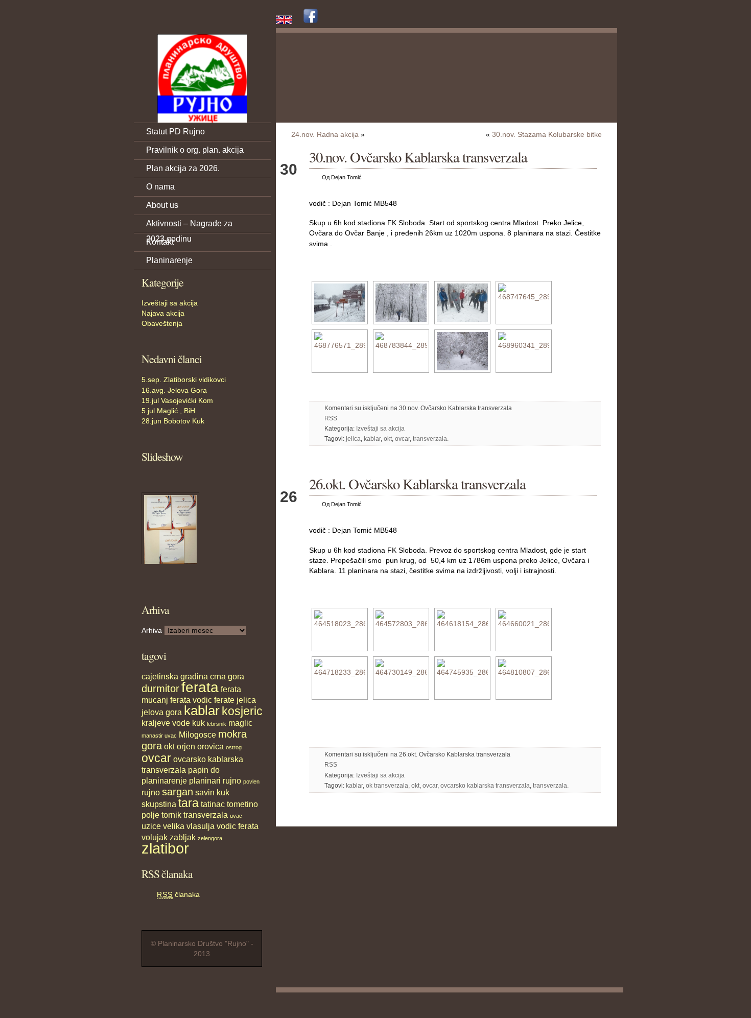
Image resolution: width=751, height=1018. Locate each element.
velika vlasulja (189, 826)
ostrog (234, 747)
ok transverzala (387, 785)
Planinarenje (169, 260)
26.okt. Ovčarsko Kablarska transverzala (417, 483)
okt (169, 746)
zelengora (210, 838)
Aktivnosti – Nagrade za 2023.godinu (189, 226)
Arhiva (152, 630)
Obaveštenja (162, 323)
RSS (330, 418)
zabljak (183, 837)
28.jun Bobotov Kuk (173, 421)
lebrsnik (216, 724)
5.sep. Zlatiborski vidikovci (184, 379)
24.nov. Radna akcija (325, 134)
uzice (151, 826)
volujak (155, 837)
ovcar (156, 758)
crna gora (227, 676)
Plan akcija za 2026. (183, 168)
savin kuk (212, 792)
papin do (204, 769)
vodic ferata (238, 826)
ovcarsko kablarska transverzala (485, 785)
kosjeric (242, 711)
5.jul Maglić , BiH (168, 411)
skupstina (159, 804)
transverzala (205, 814)
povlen (251, 781)
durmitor (160, 688)
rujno (151, 792)
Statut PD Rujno (175, 131)
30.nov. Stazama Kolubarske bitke (547, 134)
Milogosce (197, 734)
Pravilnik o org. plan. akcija (195, 150)
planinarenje (164, 780)
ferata (200, 687)
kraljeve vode (166, 722)
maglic (240, 722)
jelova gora (162, 712)
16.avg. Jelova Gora (174, 390)
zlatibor (165, 848)
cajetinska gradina (175, 676)
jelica (246, 699)
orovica (210, 746)
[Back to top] (610, 1002)
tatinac (213, 804)
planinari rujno (215, 780)
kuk (198, 722)
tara (188, 803)
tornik (171, 814)
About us (162, 205)
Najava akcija (163, 313)
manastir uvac (159, 735)
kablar (202, 710)
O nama (160, 186)
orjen (186, 746)
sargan (177, 791)
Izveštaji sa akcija (170, 303)
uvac (236, 816)
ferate (224, 699)
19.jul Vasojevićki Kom (177, 400)
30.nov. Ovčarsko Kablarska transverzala (418, 157)
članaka (178, 894)
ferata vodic (191, 699)
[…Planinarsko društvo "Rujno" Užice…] (201, 78)
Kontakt (160, 242)
